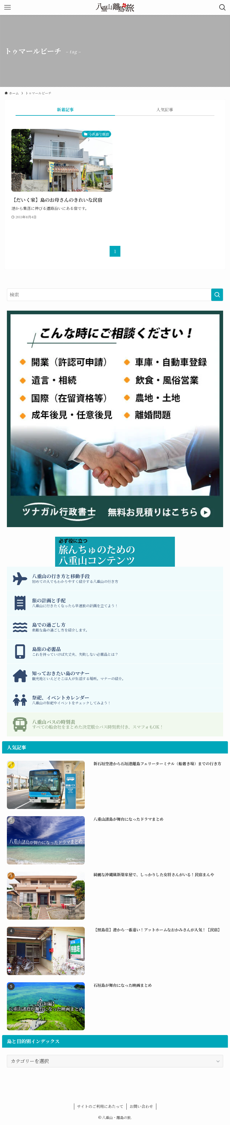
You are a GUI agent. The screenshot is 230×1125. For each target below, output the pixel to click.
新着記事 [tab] (65, 109)
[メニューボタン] (7, 7)
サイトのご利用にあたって (100, 1106)
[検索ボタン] (222, 7)
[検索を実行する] (217, 294)
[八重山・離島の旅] (115, 7)
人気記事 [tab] (164, 109)
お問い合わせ (141, 1106)
